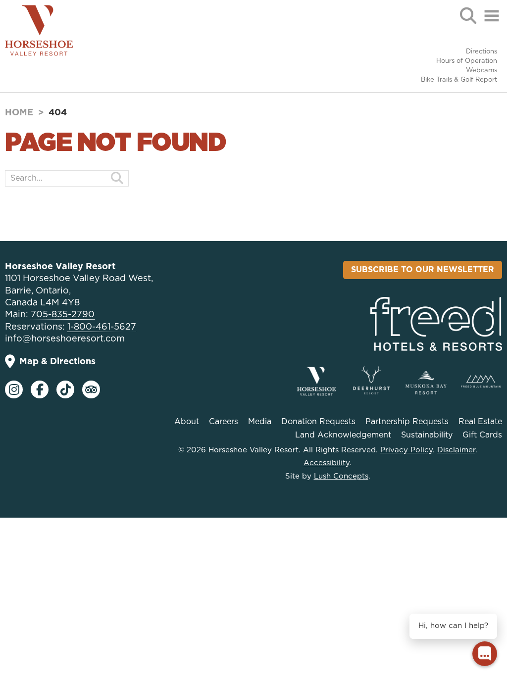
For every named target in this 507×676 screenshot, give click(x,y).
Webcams (481, 70)
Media (259, 422)
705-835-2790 (63, 314)
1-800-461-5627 (101, 327)
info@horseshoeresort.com (65, 339)
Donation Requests (318, 422)
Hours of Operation (466, 61)
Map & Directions (57, 361)
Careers (223, 422)
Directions (481, 51)
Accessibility (327, 463)
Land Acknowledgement (343, 435)
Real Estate (480, 422)
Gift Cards (482, 435)
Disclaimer (456, 450)
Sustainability (427, 435)
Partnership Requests (407, 422)
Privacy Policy (406, 450)
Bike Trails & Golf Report (459, 80)
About (186, 422)
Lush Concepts (341, 476)
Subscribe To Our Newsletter (422, 270)
